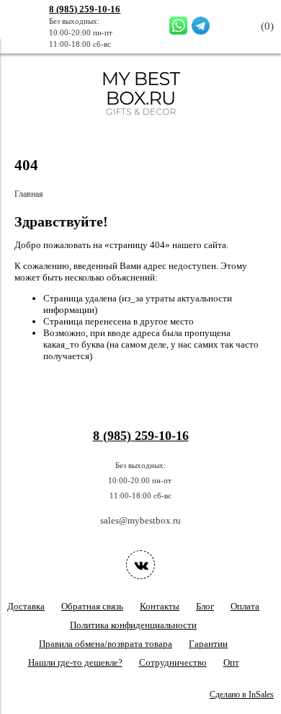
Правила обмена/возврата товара (105, 643)
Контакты (159, 606)
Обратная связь (92, 606)
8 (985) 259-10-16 (84, 9)
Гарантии (208, 643)
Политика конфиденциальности (133, 625)
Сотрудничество (173, 662)
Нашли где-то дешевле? (75, 662)
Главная (28, 194)
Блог (205, 606)
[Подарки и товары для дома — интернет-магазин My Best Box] (141, 121)
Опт (231, 662)
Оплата (245, 606)
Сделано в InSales (242, 695)
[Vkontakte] (140, 564)
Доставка (26, 606)
